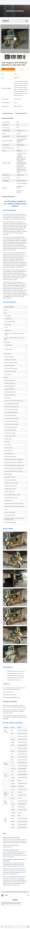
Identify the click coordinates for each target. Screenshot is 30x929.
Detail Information (8, 113)
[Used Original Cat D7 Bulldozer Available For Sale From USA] (15, 38)
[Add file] (2, 926)
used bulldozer (24, 891)
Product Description (21, 113)
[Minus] (28, 895)
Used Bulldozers (9, 891)
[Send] (28, 926)
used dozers (16, 891)
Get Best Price (8, 69)
